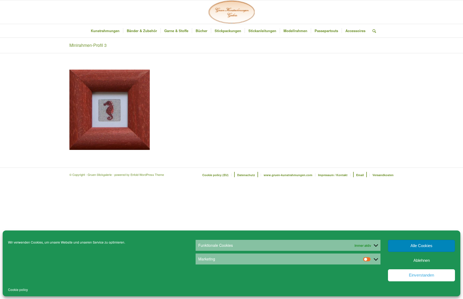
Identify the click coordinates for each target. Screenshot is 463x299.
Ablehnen (421, 260)
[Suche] (372, 30)
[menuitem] (105, 30)
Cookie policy (18, 289)
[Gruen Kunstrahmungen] (231, 12)
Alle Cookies (421, 245)
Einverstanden (421, 275)
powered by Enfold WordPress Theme (139, 174)
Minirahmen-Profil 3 (88, 45)
